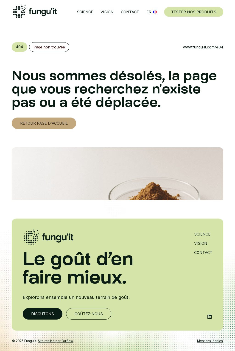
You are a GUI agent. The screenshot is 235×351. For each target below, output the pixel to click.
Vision (107, 12)
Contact (130, 12)
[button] (151, 12)
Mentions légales (210, 341)
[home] (34, 12)
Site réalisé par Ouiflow (55, 341)
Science (85, 12)
